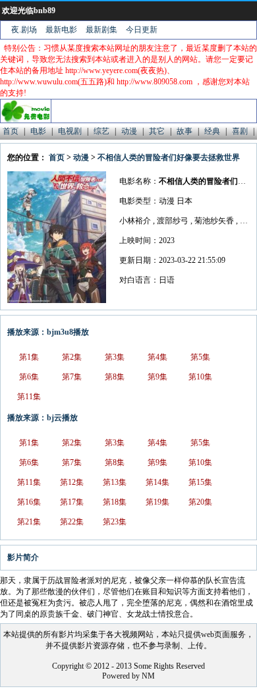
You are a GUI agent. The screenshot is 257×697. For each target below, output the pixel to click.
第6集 (29, 376)
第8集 (115, 376)
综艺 (101, 131)
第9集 (157, 376)
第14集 (157, 482)
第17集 (72, 502)
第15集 (200, 482)
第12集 (72, 482)
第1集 (29, 357)
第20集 (200, 502)
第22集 (72, 521)
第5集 (200, 357)
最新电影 (61, 29)
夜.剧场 (24, 29)
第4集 (157, 357)
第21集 (29, 521)
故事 (184, 131)
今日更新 (141, 29)
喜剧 (240, 131)
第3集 (115, 357)
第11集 (29, 396)
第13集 (115, 482)
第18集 (115, 502)
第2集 (72, 357)
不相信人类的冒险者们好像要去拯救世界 (169, 157)
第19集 (157, 502)
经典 (212, 131)
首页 (10, 131)
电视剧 (70, 131)
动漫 (129, 131)
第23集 (115, 521)
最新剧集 (101, 29)
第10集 (200, 376)
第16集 (29, 502)
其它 (157, 131)
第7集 (72, 376)
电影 (38, 131)
